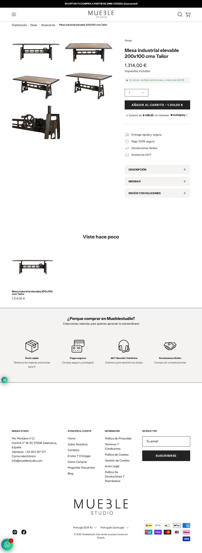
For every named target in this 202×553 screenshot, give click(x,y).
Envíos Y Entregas (79, 456)
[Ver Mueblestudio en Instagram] (15, 532)
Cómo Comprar (77, 462)
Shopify (101, 537)
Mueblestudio (19, 24)
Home (71, 438)
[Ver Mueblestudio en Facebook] (24, 532)
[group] (101, 3)
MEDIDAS (134, 181)
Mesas (33, 24)
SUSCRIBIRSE (166, 456)
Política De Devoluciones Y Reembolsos (114, 476)
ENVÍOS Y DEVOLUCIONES (145, 193)
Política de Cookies (117, 454)
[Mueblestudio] (101, 14)
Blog (70, 473)
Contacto (73, 450)
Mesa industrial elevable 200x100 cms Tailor (32, 292)
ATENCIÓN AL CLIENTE (79, 431)
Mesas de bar (48, 24)
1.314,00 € (18, 298)
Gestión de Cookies (117, 460)
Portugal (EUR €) (82, 527)
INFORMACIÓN (112, 431)
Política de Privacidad (118, 438)
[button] (179, 14)
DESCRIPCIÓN (137, 169)
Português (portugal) (112, 527)
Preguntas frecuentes (81, 468)
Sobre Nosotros (78, 444)
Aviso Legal (112, 466)
